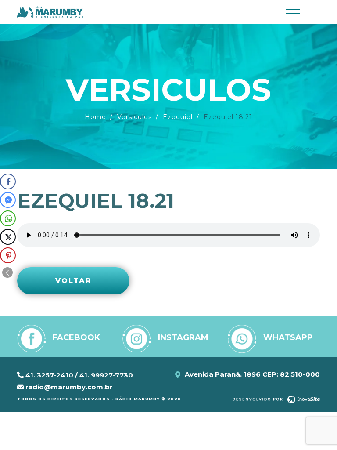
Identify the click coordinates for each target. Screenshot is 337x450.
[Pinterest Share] (8, 255)
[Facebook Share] (8, 181)
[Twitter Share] (8, 237)
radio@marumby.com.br (68, 387)
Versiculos (134, 117)
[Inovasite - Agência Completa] (276, 399)
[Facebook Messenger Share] (8, 200)
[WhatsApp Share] (8, 218)
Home (95, 117)
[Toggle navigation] (300, 14)
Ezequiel (178, 117)
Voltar (73, 280)
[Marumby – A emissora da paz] (50, 11)
